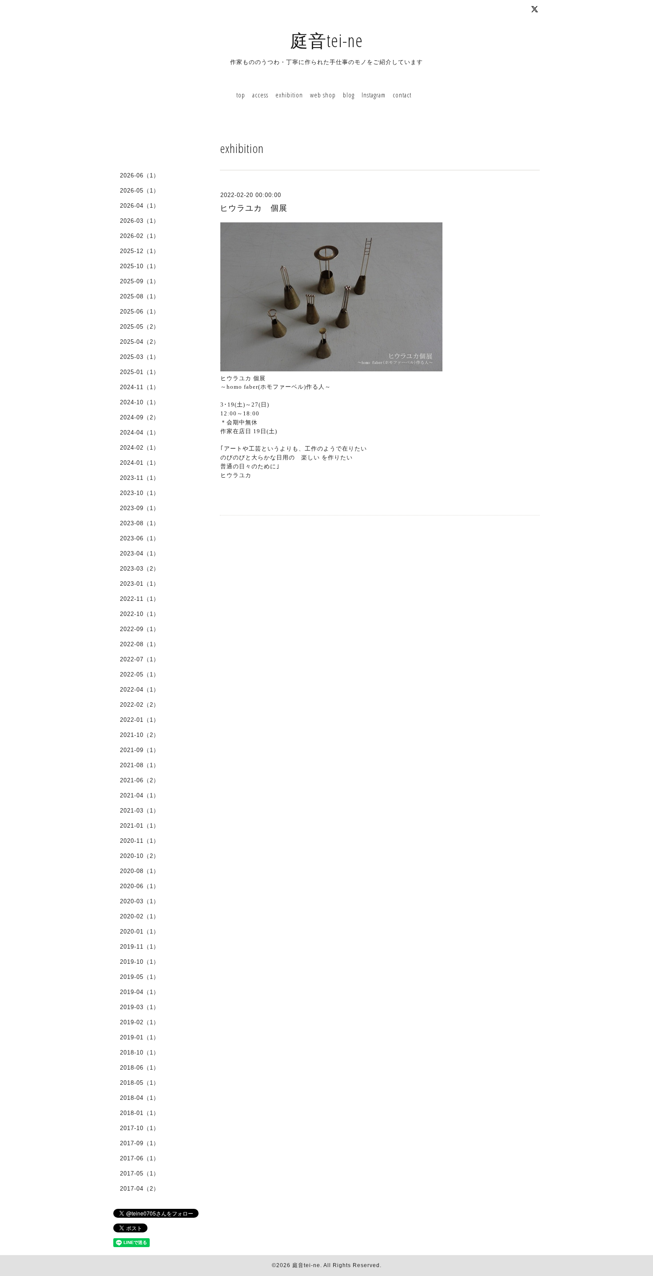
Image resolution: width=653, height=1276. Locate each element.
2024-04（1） (139, 432)
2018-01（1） (139, 1113)
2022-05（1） (139, 674)
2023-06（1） (139, 538)
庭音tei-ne (326, 40)
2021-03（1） (139, 810)
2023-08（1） (139, 523)
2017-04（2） (139, 1188)
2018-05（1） (139, 1082)
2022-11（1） (139, 599)
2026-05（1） (139, 190)
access (260, 94)
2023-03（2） (139, 568)
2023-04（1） (139, 553)
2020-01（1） (139, 931)
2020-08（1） (139, 871)
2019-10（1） (139, 961)
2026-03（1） (139, 220)
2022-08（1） (139, 644)
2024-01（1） (139, 462)
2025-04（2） (139, 341)
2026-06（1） (139, 175)
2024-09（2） (139, 417)
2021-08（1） (139, 765)
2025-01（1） (139, 372)
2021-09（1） (139, 750)
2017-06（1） (139, 1158)
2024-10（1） (139, 402)
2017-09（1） (139, 1143)
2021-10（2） (139, 735)
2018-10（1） (139, 1052)
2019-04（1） (139, 992)
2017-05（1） (139, 1173)
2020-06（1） (139, 886)
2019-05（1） (139, 977)
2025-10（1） (139, 266)
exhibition (289, 94)
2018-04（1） (139, 1098)
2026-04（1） (139, 205)
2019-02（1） (139, 1022)
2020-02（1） (139, 916)
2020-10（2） (139, 856)
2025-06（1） (139, 311)
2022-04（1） (139, 689)
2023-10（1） (139, 493)
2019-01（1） (139, 1037)
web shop (323, 94)
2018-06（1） (139, 1067)
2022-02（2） (139, 704)
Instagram (374, 94)
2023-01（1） (139, 583)
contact (402, 94)
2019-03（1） (139, 1007)
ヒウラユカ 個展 (253, 208)
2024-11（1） (139, 387)
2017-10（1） (139, 1128)
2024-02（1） (139, 447)
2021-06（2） (139, 780)
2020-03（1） (139, 901)
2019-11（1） (139, 946)
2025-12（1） (139, 251)
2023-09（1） (139, 508)
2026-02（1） (139, 236)
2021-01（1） (139, 825)
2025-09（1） (139, 281)
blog (348, 94)
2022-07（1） (139, 659)
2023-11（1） (139, 478)
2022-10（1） (139, 614)
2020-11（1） (139, 840)
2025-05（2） (139, 326)
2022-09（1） (139, 629)
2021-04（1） (139, 795)
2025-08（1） (139, 296)
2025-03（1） (139, 357)
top (240, 94)
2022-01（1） (139, 719)
